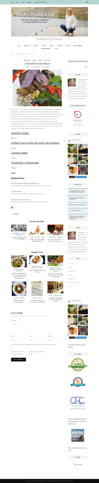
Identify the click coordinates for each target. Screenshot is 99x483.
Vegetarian (19, 271)
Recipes (35, 46)
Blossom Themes (61, 481)
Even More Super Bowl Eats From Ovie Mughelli (19, 238)
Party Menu (16, 214)
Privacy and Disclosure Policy (40, 2)
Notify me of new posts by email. (36, 353)
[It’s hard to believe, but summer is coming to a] (72, 149)
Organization (57, 295)
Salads (22, 269)
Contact (23, 2)
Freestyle (26, 46)
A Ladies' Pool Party (16, 191)
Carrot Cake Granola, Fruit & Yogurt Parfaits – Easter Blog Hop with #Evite (55, 275)
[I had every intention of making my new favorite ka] (72, 159)
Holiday (40, 60)
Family (51, 46)
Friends (59, 46)
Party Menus (47, 60)
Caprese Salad (19, 153)
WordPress (71, 481)
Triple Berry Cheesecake (25, 163)
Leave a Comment (45, 67)
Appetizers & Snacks (55, 268)
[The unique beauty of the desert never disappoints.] (83, 149)
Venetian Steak (20, 133)
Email (31, 336)
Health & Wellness (45, 48)
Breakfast (34, 267)
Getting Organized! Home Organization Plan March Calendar (55, 299)
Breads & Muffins (37, 266)
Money (39, 298)
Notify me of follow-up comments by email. (17, 353)
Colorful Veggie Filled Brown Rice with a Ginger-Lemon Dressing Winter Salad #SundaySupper (19, 275)
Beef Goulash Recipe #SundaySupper (19, 301)
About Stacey (71, 263)
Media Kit (29, 2)
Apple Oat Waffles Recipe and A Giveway (37, 271)
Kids (43, 237)
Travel (43, 46)
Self (19, 46)
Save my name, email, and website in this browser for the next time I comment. (35, 344)
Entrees (16, 298)
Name (13, 336)
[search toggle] (87, 2)
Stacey (27, 67)
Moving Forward (77, 46)
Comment (14, 320)
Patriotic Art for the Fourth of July (20, 199)
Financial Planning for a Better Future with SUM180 (37, 301)
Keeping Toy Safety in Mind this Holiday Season (37, 240)
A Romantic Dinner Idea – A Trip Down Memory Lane (55, 240)
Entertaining (27, 60)
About (17, 2)
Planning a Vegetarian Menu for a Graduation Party (25, 183)
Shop (56, 48)
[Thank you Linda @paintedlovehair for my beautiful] (83, 170)
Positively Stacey (49, 39)
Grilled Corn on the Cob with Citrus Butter (35, 143)
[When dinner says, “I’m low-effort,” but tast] (83, 159)
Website (49, 336)
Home (12, 2)
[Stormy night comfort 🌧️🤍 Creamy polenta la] (72, 170)
